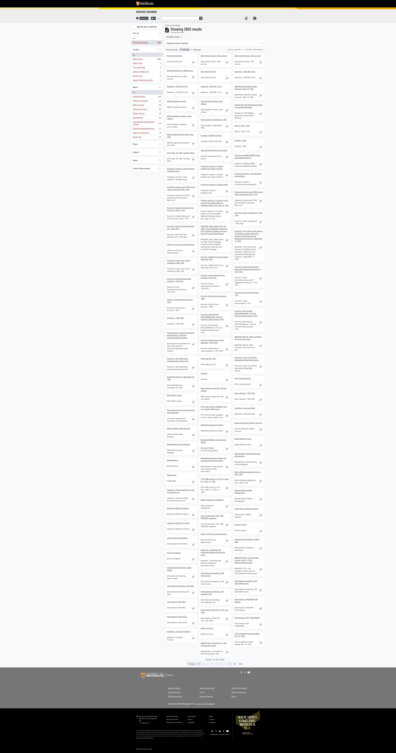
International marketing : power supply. (179, 569)
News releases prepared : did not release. (213, 389)
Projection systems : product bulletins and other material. (212, 167)
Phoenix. (204, 373)
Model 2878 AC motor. (243, 439)
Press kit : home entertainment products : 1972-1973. (179, 280)
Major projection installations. (212, 500)
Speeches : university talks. (245, 408)
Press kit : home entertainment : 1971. (247, 294)
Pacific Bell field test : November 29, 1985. (180, 378)
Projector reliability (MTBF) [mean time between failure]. (247, 156)
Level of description (141, 168)
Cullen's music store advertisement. (181, 244)
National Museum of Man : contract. (248, 423)
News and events (206, 696)
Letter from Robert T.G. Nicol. (178, 523)
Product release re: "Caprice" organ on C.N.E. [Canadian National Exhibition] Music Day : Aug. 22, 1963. (215, 203)
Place (135, 144)
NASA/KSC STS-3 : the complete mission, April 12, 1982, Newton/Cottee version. (247, 560)
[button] (247, 18)
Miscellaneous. (172, 460)
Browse (143, 18)
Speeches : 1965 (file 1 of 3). (211, 86)
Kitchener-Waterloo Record (147, 129)
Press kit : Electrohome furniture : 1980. (214, 297)
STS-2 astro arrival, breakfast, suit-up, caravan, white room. (214, 408)
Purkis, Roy (147, 137)
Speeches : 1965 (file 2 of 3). (177, 86)
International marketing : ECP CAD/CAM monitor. (246, 582)
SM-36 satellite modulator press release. (179, 117)
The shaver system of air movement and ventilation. (181, 411)
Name (135, 87)
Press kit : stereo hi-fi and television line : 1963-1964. (180, 227)
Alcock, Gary (147, 63)
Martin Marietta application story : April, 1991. (248, 473)
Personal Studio (147, 68)
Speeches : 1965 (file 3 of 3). (245, 72)
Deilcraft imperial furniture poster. (214, 150)
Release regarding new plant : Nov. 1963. (180, 135)
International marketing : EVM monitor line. (212, 574)
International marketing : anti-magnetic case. (212, 592)
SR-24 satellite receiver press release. (212, 102)
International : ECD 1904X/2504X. (247, 618)
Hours (202, 692)
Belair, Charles (147, 105)
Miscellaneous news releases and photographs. (247, 455)
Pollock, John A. (147, 114)
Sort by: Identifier (235, 50)
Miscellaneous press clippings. (178, 444)
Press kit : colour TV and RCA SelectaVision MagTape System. (247, 358)
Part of (136, 33)
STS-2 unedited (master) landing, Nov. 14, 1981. (247, 634)
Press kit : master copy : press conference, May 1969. (178, 261)
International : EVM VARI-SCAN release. (246, 600)
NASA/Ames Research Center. (212, 425)
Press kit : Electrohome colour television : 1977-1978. (212, 341)
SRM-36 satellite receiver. (176, 101)
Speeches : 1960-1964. (175, 318)
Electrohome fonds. (147, 43)
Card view (185, 50)
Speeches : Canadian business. (179, 631)
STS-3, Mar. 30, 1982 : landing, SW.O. (181, 153)
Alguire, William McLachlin (147, 80)
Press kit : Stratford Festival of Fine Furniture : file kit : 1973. (180, 209)
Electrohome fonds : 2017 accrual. (248, 56)
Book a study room (207, 688)
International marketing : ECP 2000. (180, 586)
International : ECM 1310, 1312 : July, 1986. (214, 611)
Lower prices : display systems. (246, 509)
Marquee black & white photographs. (243, 491)
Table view (197, 50)
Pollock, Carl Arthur (147, 101)
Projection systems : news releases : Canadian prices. (181, 170)
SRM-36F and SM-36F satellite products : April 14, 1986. (246, 87)
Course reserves (174, 692)
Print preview (173, 50)
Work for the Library (239, 688)
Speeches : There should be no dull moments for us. (180, 491)
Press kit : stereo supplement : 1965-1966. (249, 214)
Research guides (174, 688)
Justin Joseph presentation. (177, 538)
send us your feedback (205, 704)
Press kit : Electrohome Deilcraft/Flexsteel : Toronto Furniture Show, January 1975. (246, 313)
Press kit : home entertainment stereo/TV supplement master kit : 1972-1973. (248, 269)
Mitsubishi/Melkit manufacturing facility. (213, 441)
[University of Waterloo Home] (145, 4)
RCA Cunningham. (174, 553)
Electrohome (147, 59)
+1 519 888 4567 (144, 723)
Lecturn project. (241, 524)
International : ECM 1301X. (177, 617)
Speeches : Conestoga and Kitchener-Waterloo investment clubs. (213, 552)
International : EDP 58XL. (176, 602)
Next (240, 664)
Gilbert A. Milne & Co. (147, 72)
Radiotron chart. (207, 628)
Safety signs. (172, 475)
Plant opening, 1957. (208, 358)
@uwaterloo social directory (219, 734)
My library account (175, 696)
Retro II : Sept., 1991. (242, 126)
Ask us (233, 696)
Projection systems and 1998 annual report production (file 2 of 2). (181, 188)
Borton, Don (147, 76)
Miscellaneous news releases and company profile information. (213, 459)
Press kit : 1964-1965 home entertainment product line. (178, 359)
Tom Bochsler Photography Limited (147, 123)
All (134, 38)
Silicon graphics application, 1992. (214, 120)
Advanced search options (178, 43)
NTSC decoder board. (243, 378)
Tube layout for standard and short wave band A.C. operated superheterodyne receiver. (180, 335)
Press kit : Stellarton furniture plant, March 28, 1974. (214, 258)
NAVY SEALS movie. (174, 395)
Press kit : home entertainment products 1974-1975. (213, 276)
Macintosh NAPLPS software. (178, 508)
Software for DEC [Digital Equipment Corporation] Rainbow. (249, 106)
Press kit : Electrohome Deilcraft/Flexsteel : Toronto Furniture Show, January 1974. (212, 317)
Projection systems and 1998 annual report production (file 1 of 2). (249, 193)
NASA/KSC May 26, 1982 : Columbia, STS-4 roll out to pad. (248, 338)
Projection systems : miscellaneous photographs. (248, 175)
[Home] (137, 18)
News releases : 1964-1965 (245, 393)
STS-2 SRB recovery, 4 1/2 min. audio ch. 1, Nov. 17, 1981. (215, 480)
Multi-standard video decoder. (178, 428)
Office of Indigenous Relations (144, 738)
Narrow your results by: (147, 26)
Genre (135, 160)
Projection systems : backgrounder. (214, 184)
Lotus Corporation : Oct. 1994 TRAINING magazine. (212, 517)
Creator (136, 49)
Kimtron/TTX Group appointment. (214, 534)
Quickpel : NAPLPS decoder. (211, 135)
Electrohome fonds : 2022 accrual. (214, 56)
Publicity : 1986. (240, 140)
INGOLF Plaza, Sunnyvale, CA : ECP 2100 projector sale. (214, 644)
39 (234, 664)
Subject (136, 152)
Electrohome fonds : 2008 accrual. (180, 70)
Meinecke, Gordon (147, 109)
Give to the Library (238, 692)
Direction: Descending (254, 50)
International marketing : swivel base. (247, 540)
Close (178, 25)
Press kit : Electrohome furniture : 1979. (180, 301)
